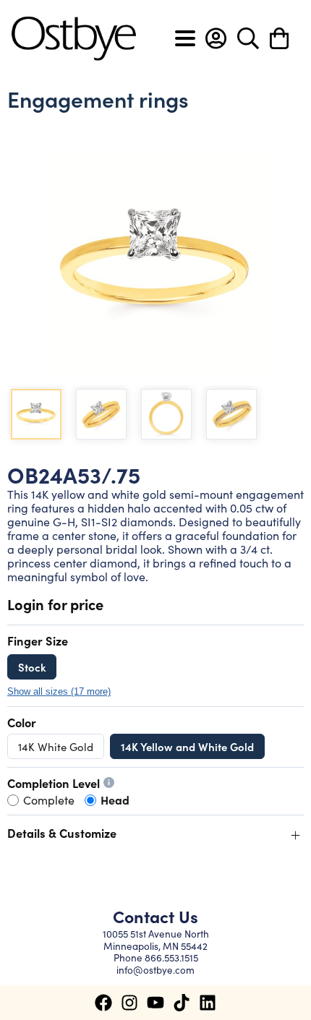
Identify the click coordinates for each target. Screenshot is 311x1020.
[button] (215, 38)
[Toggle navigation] (185, 38)
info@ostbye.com (155, 970)
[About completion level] (108, 782)
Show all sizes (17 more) (59, 692)
